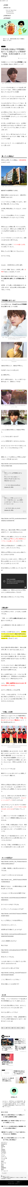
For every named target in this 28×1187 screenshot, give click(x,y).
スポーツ (3, 1156)
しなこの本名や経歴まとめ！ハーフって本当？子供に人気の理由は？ (13, 1138)
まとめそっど (4, 0)
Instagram (4, 1144)
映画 (2, 1166)
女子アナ (3, 1163)
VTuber (3, 1150)
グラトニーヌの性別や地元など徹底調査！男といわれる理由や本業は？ (14, 1127)
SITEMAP (7, 18)
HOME (6, 5)
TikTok (3, 1146)
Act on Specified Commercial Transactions (11, 12)
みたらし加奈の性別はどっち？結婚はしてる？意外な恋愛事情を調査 (13, 1115)
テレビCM (4, 1158)
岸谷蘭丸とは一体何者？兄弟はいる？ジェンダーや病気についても (14, 1121)
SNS (2, 1145)
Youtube (3, 1152)
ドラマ (3, 1159)
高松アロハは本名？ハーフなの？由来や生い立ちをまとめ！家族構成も (14, 1133)
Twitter (3, 1149)
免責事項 (18, 1181)
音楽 (2, 1169)
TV (2, 1148)
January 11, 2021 (8, 487)
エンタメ (3, 46)
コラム (3, 1155)
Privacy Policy (11, 1181)
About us (7, 7)
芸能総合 (3, 1167)
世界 (2, 1161)
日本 (2, 1164)
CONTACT (7, 15)
